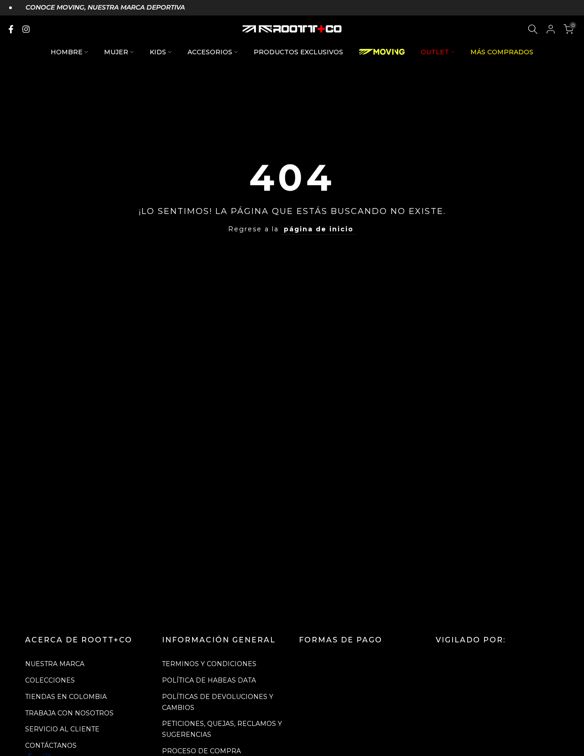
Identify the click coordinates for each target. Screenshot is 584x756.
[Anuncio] (97, 7)
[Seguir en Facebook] (11, 29)
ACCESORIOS (210, 52)
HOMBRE (67, 52)
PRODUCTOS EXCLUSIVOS (298, 52)
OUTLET (435, 52)
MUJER (116, 52)
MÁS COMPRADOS (501, 52)
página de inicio (319, 229)
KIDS (158, 52)
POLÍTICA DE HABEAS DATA (209, 680)
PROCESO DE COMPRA (201, 751)
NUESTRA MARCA (54, 664)
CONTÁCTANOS (51, 745)
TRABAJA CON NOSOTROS (69, 713)
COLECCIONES (50, 680)
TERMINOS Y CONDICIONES (209, 664)
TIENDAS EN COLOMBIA (66, 697)
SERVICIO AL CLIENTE (62, 729)
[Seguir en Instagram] (26, 29)
